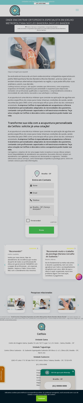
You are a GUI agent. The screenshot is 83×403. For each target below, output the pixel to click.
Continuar (41, 398)
